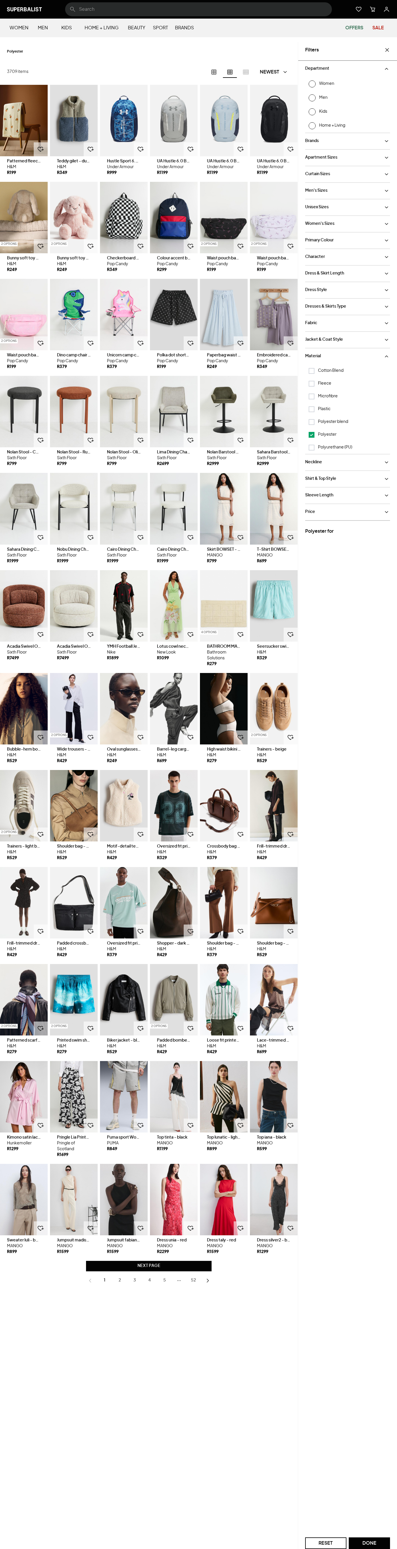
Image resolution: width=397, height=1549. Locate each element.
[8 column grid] (246, 72)
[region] (24, 120)
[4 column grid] (214, 72)
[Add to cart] (41, 149)
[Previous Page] (90, 1281)
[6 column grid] (230, 72)
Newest (269, 72)
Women (19, 28)
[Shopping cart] (372, 9)
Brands (184, 28)
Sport (160, 28)
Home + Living (102, 28)
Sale (378, 28)
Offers (354, 28)
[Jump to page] (179, 1281)
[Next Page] (208, 1281)
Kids (66, 28)
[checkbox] (311, 371)
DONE (369, 1543)
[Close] (387, 50)
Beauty (136, 28)
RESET (326, 1543)
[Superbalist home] (24, 9)
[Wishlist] (358, 9)
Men (43, 28)
